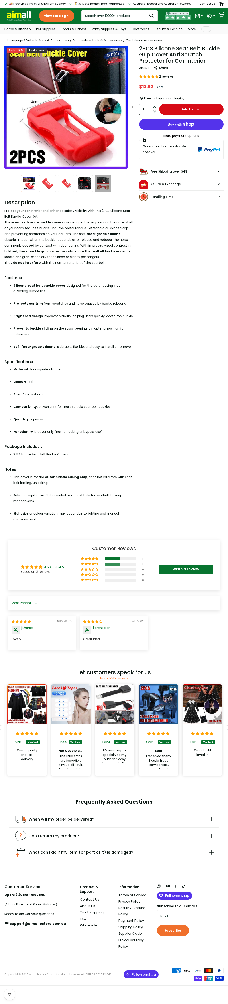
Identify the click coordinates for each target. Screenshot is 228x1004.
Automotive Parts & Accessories (97, 40)
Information (128, 887)
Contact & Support (89, 889)
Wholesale (88, 925)
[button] (133, 107)
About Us (87, 905)
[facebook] (176, 886)
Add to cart (191, 109)
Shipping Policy (130, 927)
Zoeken (151, 15)
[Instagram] (158, 886)
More (206, 29)
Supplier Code (130, 933)
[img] (21, 621)
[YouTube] (168, 886)
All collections (17, 29)
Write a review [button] (185, 569)
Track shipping (92, 912)
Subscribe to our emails (177, 906)
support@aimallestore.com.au (38, 923)
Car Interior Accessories (144, 40)
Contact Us (89, 899)
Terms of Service (132, 895)
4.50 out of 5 (54, 567)
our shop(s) (175, 98)
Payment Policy (131, 920)
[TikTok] (183, 886)
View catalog (55, 16)
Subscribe (173, 930)
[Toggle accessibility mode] (221, 4)
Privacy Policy (129, 901)
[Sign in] (211, 16)
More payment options (181, 135)
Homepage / (16, 40)
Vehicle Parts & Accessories (47, 40)
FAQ (83, 918)
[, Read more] (199, 16)
